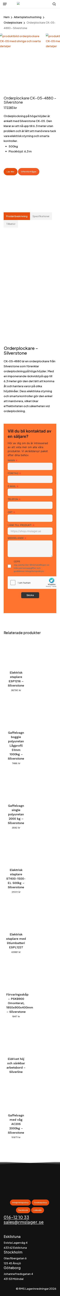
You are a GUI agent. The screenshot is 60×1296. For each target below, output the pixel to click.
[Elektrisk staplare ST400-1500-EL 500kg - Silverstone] (16, 850)
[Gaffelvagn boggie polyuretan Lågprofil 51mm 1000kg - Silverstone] (16, 712)
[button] (5, 4)
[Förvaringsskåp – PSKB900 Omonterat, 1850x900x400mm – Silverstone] (16, 974)
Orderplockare (13, 22)
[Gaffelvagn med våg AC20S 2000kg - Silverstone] (16, 1095)
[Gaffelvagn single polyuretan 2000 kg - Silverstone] (16, 785)
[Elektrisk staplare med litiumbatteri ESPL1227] (16, 914)
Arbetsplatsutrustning (28, 17)
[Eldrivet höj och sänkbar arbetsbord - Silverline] (16, 1039)
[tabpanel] (30, 322)
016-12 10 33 (16, 1217)
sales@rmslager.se (24, 1222)
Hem (7, 17)
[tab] (17, 216)
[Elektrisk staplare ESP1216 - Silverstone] (16, 652)
